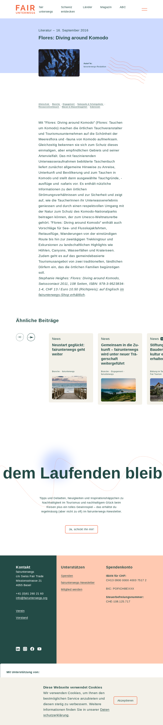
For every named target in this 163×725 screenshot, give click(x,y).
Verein (20, 610)
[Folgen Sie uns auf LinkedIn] (18, 649)
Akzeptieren (125, 700)
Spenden (67, 575)
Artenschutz (44, 104)
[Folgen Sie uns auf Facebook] (32, 649)
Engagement (69, 104)
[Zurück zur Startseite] (25, 9)
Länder (87, 7)
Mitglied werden (71, 589)
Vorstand (22, 617)
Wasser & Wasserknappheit (75, 107)
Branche (56, 104)
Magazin (106, 7)
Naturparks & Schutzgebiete (90, 104)
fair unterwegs (46, 9)
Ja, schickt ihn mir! (81, 529)
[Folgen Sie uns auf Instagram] (25, 649)
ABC (123, 7)
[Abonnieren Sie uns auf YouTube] (39, 649)
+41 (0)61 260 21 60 (29, 593)
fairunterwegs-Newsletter (78, 582)
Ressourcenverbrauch (49, 107)
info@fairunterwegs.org (31, 598)
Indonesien (95, 107)
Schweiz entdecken (68, 9)
